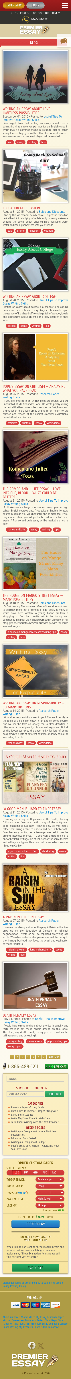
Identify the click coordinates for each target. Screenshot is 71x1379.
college (11, 325)
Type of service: (16, 1179)
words (22, 1193)
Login (35, 5)
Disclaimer (8, 1282)
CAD (54, 1172)
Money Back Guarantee (42, 1282)
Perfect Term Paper (47, 1320)
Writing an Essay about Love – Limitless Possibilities (28, 111)
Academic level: (16, 1199)
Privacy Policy (18, 1286)
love (10, 142)
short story (48, 851)
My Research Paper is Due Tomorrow (39, 1327)
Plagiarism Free (27, 1323)
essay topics (15, 1046)
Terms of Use (22, 1282)
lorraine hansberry (40, 949)
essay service (34, 1041)
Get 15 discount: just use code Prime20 (35, 13)
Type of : (15, 1186)
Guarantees (18, 1320)
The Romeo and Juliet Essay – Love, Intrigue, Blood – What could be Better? (32, 493)
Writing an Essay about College (29, 297)
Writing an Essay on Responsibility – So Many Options (33, 705)
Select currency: (16, 1168)
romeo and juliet (17, 529)
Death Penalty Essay (19, 1015)
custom (26, 423)
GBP (35, 1172)
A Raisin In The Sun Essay (23, 917)
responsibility (15, 742)
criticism (12, 423)
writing (32, 142)
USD (17, 1172)
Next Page (53, 1056)
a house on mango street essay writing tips (32, 632)
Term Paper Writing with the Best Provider (34, 1122)
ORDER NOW (14, 5)
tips (43, 142)
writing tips (53, 423)
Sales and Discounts (52, 211)
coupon (48, 230)
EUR (26, 1172)
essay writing (15, 1041)
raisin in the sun (16, 949)
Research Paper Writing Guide (27, 1107)
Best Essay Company (47, 1323)
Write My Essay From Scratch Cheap (31, 1118)
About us (8, 1317)
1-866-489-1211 (40, 19)
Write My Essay (37, 1317)
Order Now (35, 1224)
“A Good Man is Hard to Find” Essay (32, 809)
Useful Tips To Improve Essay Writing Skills (32, 118)
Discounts (30, 1320)
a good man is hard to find (22, 851)
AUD (45, 1172)
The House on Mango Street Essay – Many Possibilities (33, 597)
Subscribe (55, 1094)
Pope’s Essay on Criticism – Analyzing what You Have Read (34, 388)
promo (21, 230)
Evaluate (35, 1268)
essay (20, 142)
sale (10, 230)
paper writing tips (57, 1041)
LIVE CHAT (60, 1067)
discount (34, 230)
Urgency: (12, 1205)
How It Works (20, 1317)
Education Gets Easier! (21, 208)
